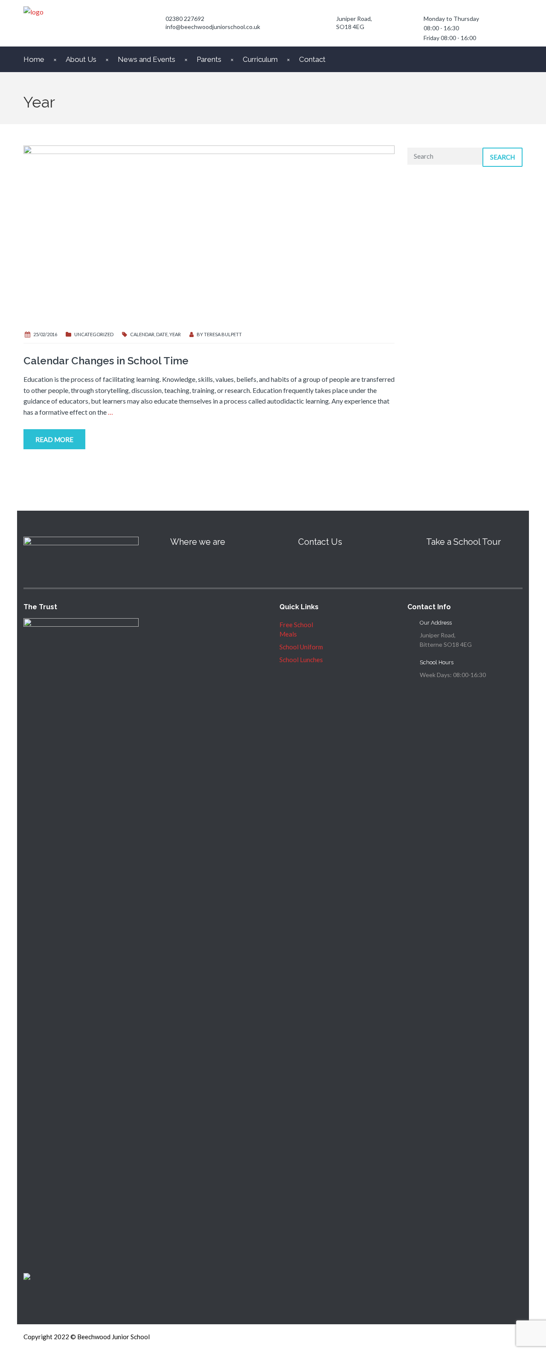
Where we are (197, 542)
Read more (54, 439)
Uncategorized (93, 334)
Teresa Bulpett (223, 334)
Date (162, 334)
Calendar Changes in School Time (106, 361)
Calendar (142, 334)
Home (33, 59)
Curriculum (260, 59)
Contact (312, 59)
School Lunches (301, 659)
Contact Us (320, 542)
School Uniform (301, 647)
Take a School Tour (463, 542)
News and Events (146, 59)
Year (175, 334)
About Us (81, 59)
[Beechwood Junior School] (326, 20)
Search (502, 157)
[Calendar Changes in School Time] (209, 234)
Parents (209, 59)
